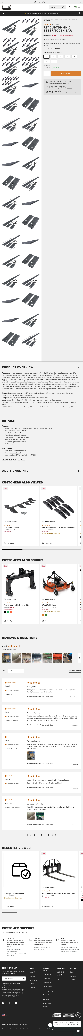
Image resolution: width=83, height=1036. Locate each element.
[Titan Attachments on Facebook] (10, 1004)
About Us (32, 972)
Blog (58, 979)
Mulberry (69, 88)
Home (45, 19)
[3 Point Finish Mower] (58, 582)
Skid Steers (51, 19)
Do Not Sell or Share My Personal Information (34, 1029)
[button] (75, 7)
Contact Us (46, 978)
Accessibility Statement (61, 1029)
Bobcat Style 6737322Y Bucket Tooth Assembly (58, 527)
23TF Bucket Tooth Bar (12, 527)
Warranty (46, 999)
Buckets (65, 19)
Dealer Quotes (47, 986)
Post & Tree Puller (52, 13)
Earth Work (58, 19)
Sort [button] (3, 671)
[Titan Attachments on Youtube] (16, 1004)
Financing (33, 987)
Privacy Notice (16, 1029)
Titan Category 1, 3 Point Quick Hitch (16, 605)
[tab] (75, 671)
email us (71, 940)
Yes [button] (43, 696)
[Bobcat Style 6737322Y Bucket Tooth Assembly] (58, 504)
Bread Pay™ (73, 92)
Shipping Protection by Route (14, 893)
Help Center (47, 974)
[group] (12, 646)
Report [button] (47, 696)
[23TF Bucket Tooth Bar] (20, 504)
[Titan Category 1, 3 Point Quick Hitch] (20, 582)
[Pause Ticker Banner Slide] (79, 13)
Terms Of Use (5, 1029)
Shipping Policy (48, 991)
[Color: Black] (82, 900)
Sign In (72, 972)
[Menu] (79, 7)
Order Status (47, 982)
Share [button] (51, 696)
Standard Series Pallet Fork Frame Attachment (58, 893)
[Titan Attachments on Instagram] (3, 1004)
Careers (32, 976)
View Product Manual (13, 459)
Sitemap (51, 1029)
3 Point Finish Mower (49, 605)
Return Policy (47, 995)
